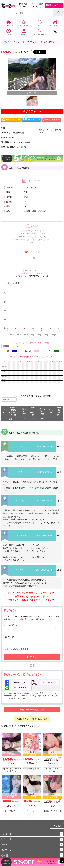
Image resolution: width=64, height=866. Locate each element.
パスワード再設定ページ (22, 619)
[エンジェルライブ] (52, 759)
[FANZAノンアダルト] (11, 801)
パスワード (9, 637)
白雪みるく (32, 763)
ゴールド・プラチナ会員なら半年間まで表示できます (32, 356)
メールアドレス (11, 625)
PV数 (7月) (23, 4)
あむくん (11, 805)
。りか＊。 (32, 805)
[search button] (58, 12)
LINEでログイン (20, 687)
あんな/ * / (52, 763)
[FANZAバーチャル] (32, 759)
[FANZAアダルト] (11, 759)
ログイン (32, 657)
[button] (61, 834)
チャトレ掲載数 (37, 4)
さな (52, 805)
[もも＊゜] (32, 74)
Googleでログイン (20, 682)
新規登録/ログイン (54, 5)
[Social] (55, 32)
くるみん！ (11, 763)
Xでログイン (47, 682)
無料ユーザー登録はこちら (32, 709)
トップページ (7, 42)
